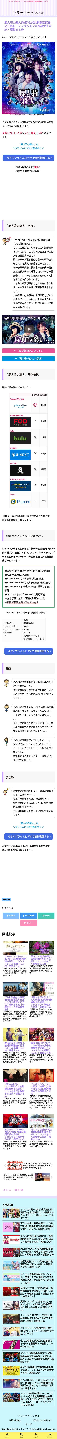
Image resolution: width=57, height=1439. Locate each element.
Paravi (12, 495)
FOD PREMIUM (16, 416)
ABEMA (13, 463)
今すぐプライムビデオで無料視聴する (28, 157)
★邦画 (7, 900)
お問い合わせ (15, 1420)
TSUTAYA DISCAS (17, 479)
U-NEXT (13, 448)
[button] (51, 707)
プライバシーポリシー (42, 1420)
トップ (28, 1424)
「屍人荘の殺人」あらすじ (29, 350)
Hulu (12, 431)
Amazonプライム (17, 399)
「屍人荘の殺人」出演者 (29, 358)
